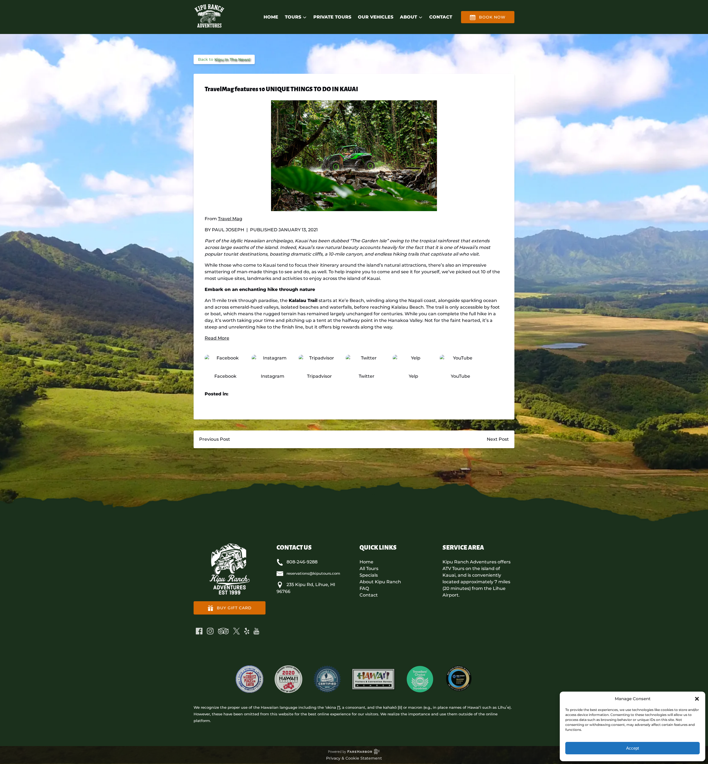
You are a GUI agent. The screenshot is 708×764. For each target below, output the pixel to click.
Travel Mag (230, 218)
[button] (697, 699)
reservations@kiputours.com (313, 573)
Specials (369, 575)
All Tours (369, 568)
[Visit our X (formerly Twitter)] (236, 631)
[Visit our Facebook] (199, 631)
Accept (632, 748)
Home (271, 17)
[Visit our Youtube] (256, 631)
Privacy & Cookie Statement (354, 758)
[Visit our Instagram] (210, 631)
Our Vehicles (375, 17)
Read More (217, 338)
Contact (440, 17)
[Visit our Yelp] (246, 631)
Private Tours (332, 17)
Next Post (498, 439)
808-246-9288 (302, 562)
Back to (224, 59)
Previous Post (214, 439)
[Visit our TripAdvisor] (223, 631)
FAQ (364, 588)
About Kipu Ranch (380, 581)
